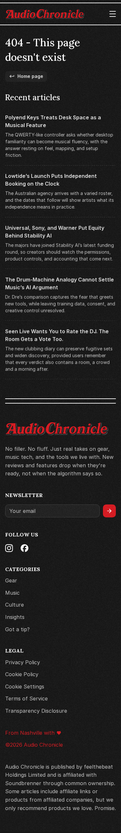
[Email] (52, 511)
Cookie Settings (24, 686)
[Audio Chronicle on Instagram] (9, 548)
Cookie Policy (21, 674)
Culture (14, 605)
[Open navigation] (112, 13)
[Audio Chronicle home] (45, 14)
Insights (15, 617)
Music (12, 593)
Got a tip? (17, 629)
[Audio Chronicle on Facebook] (24, 548)
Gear (11, 580)
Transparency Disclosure (36, 711)
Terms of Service (26, 699)
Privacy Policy (22, 662)
